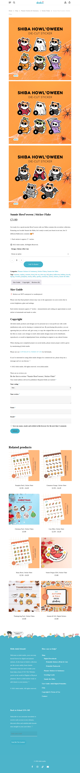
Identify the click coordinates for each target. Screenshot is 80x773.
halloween (57, 274)
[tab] (16, 282)
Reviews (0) (36, 282)
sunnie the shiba (64, 276)
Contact (44, 696)
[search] (14, 2)
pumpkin (24, 276)
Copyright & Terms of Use (51, 692)
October (17, 276)
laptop (12, 276)
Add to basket (33, 264)
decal (32, 274)
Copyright (25, 282)
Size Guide (16, 282)
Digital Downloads (50, 658)
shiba (34, 276)
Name (13, 407)
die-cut (37, 274)
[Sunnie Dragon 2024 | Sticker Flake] (56, 552)
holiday (63, 274)
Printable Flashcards (53, 666)
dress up (43, 274)
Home (10, 11)
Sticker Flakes (46, 11)
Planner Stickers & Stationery (30, 11)
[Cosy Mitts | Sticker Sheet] (56, 509)
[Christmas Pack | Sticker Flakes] (24, 509)
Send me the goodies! (18, 742)
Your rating (14, 384)
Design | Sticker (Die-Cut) (20, 249)
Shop (16, 11)
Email (13, 417)
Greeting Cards (49, 675)
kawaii (68, 274)
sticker (51, 276)
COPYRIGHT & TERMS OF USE (31, 352)
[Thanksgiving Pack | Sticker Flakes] (24, 596)
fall (47, 274)
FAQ (43, 688)
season (30, 276)
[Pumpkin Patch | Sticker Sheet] (24, 465)
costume (27, 274)
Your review (15, 394)
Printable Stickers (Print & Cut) (57, 662)
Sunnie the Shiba (52, 271)
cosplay (22, 274)
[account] (65, 2)
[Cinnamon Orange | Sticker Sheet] (56, 465)
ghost (51, 274)
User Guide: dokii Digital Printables (54, 683)
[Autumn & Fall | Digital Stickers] (56, 596)
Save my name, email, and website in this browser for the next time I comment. (40, 426)
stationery (45, 276)
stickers (56, 276)
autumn (16, 274)
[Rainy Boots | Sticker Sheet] (24, 552)
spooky (39, 276)
